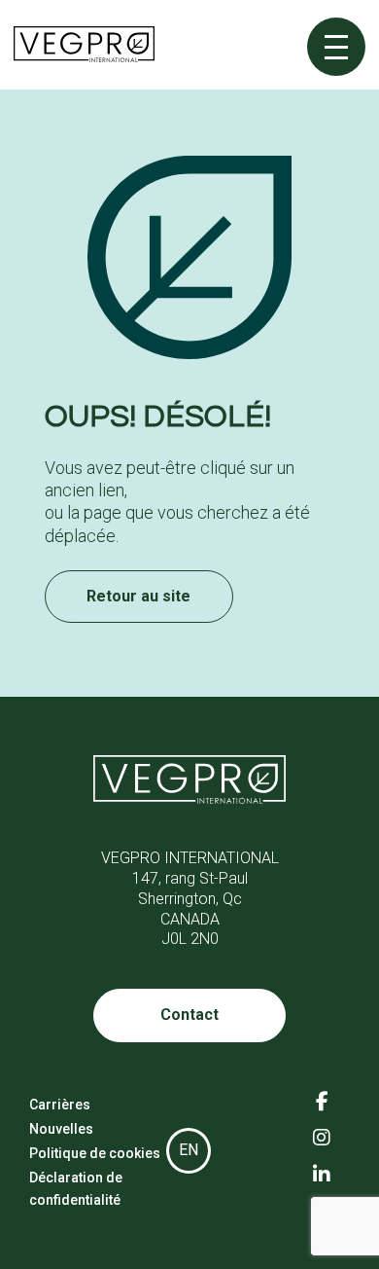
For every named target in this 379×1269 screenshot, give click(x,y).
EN (188, 1150)
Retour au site (138, 596)
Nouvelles (61, 1129)
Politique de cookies (94, 1153)
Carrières (59, 1104)
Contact (189, 1014)
